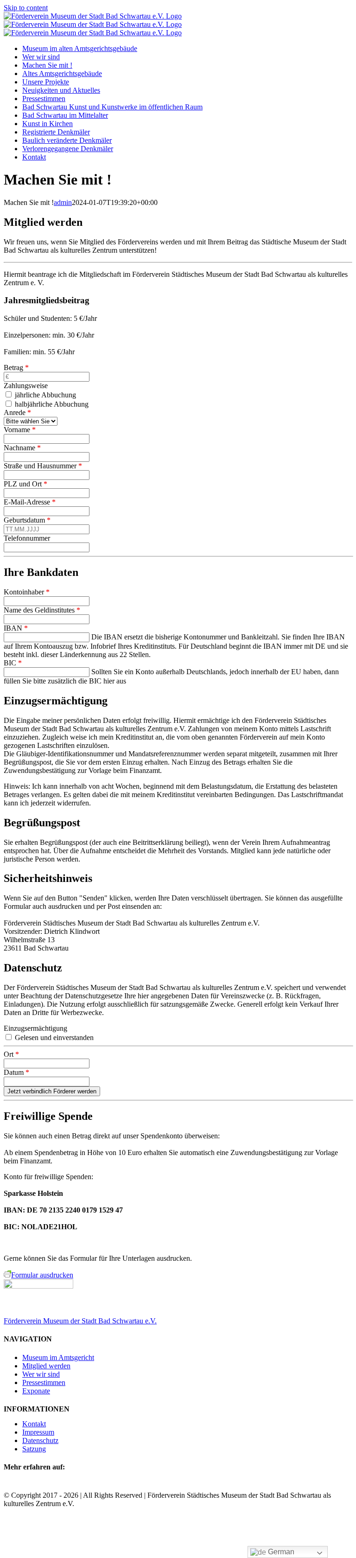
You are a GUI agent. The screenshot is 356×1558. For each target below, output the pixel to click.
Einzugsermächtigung (35, 1028)
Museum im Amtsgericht (58, 1357)
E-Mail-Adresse (30, 502)
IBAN (16, 628)
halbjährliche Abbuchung (51, 404)
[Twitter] (20, 1486)
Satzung (34, 1449)
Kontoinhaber (27, 592)
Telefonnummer (27, 538)
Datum (16, 1072)
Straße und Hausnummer (43, 466)
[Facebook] (9, 1486)
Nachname (22, 448)
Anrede (17, 412)
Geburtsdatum (27, 520)
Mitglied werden (46, 1366)
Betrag (16, 367)
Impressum (38, 1432)
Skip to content (26, 8)
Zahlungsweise (26, 386)
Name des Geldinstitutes (42, 610)
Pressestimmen (43, 1382)
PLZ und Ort (25, 484)
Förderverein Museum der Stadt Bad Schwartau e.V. (80, 1321)
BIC (13, 663)
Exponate (36, 1391)
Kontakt (34, 1424)
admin (63, 202)
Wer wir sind (41, 1374)
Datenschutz (40, 1440)
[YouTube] (42, 1486)
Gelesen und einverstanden (53, 1037)
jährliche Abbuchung (44, 395)
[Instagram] (31, 1486)
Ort (11, 1054)
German (280, 1552)
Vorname (20, 430)
